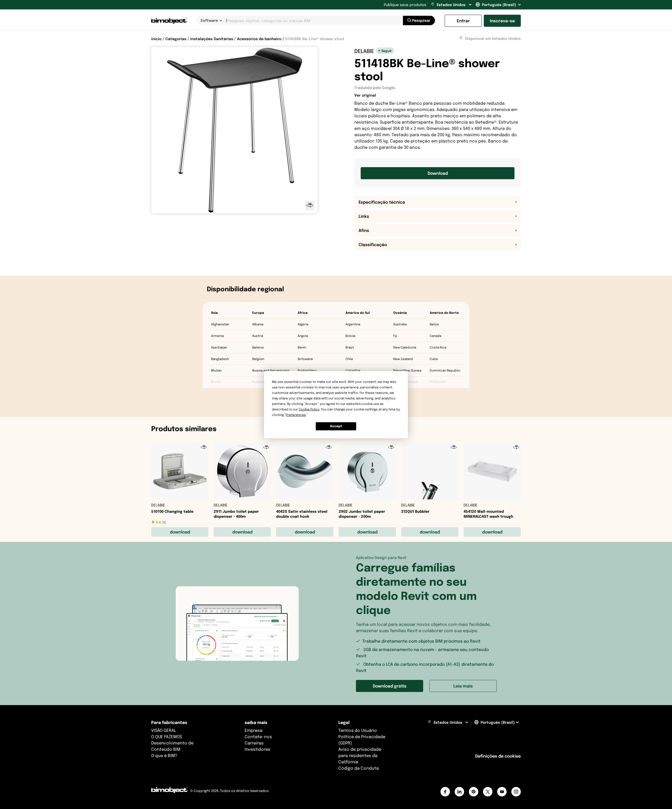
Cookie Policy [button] (309, 409)
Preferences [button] (296, 414)
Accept (336, 426)
